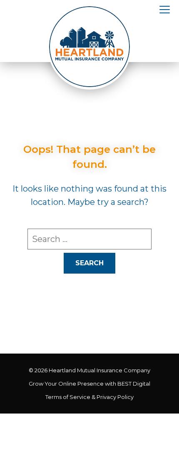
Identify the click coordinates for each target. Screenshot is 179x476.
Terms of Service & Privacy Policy (89, 397)
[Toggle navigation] (164, 10)
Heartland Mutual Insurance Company (99, 370)
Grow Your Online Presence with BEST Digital (89, 383)
